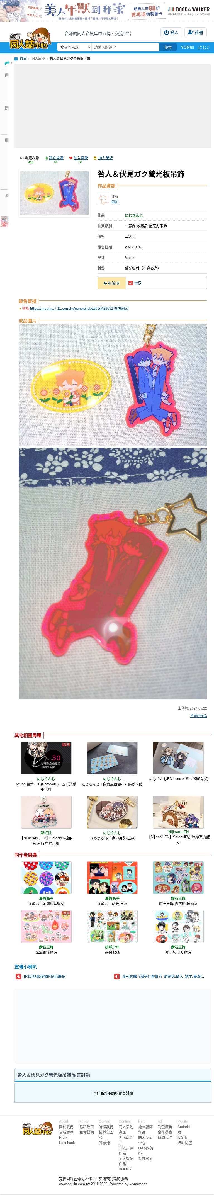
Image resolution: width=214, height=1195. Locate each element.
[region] (69, 1026)
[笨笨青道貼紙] (46, 926)
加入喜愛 (81, 158)
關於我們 (66, 1127)
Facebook (67, 1143)
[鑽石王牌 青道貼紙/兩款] (178, 877)
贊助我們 (165, 1137)
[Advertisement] (112, 106)
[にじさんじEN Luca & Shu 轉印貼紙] (178, 758)
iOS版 (182, 1137)
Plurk (63, 1137)
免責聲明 (86, 1132)
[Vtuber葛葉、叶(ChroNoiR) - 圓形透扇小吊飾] (46, 758)
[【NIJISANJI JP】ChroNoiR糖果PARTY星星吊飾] (46, 812)
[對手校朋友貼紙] (178, 926)
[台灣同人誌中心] (30, 37)
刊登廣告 (165, 1127)
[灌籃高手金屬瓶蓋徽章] (46, 877)
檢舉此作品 (198, 716)
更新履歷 (66, 1132)
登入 (174, 32)
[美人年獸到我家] (107, 11)
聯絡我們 (106, 1127)
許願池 (104, 1143)
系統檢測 (145, 1159)
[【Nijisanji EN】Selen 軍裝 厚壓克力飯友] (178, 812)
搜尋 (168, 47)
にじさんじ (134, 215)
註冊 (199, 32)
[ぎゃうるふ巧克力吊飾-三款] (112, 812)
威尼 (115, 202)
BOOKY (125, 1169)
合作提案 (165, 1132)
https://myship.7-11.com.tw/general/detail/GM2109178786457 (79, 308)
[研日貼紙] (112, 926)
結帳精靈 (184, 1143)
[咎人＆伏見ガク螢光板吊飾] (54, 193)
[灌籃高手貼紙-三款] (112, 877)
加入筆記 (105, 158)
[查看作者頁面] (103, 199)
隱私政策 (86, 1127)
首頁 (23, 59)
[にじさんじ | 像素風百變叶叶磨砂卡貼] (112, 758)
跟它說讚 (56, 158)
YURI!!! (187, 47)
